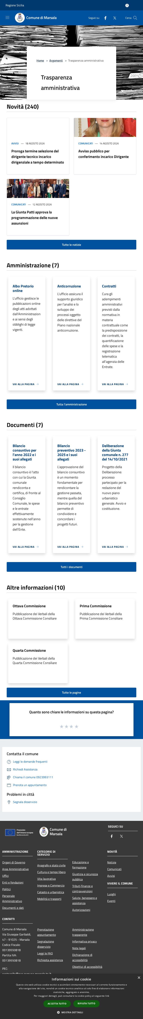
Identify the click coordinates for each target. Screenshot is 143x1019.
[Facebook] (104, 17)
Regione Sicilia (15, 5)
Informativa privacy (84, 941)
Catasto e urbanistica (50, 892)
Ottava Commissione (29, 606)
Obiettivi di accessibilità (87, 966)
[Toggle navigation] (7, 17)
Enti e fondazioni (12, 882)
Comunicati (85, 143)
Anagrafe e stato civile (51, 865)
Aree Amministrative (15, 869)
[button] (71, 1012)
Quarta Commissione (29, 650)
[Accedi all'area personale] (127, 5)
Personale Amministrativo (12, 898)
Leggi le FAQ (45, 953)
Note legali (79, 948)
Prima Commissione (96, 606)
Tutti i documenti (71, 567)
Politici (6, 889)
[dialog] (71, 996)
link (107, 995)
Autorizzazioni (81, 910)
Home (40, 60)
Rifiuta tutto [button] (86, 1003)
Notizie (111, 862)
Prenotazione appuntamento (46, 932)
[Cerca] (135, 18)
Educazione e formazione (80, 865)
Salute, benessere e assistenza (84, 900)
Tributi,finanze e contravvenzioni (82, 888)
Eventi (111, 901)
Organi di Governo (13, 862)
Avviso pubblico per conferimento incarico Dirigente (103, 153)
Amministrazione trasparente (83, 932)
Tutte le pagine (71, 692)
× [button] (138, 977)
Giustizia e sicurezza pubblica (85, 877)
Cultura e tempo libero (51, 872)
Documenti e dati (13, 908)
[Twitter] (113, 17)
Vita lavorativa (46, 878)
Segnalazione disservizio (45, 944)
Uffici (5, 876)
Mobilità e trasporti (49, 899)
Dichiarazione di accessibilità (82, 957)
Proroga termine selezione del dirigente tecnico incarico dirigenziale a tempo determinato (37, 156)
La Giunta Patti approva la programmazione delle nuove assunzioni (34, 217)
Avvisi (15, 143)
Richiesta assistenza (50, 960)
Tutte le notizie (71, 244)
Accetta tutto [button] (57, 1003)
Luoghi (111, 894)
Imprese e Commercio (50, 885)
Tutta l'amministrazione (71, 404)
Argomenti (56, 60)
